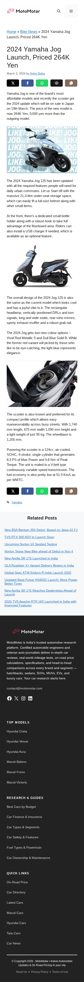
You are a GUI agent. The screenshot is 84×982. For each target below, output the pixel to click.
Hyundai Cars (16, 923)
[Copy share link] (71, 83)
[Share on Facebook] (27, 83)
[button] (59, 11)
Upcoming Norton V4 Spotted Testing (30, 544)
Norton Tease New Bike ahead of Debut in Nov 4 (38, 551)
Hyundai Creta (17, 731)
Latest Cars (15, 902)
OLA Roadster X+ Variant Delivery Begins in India (39, 565)
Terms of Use (60, 971)
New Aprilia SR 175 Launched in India (31, 558)
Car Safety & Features (22, 837)
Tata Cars (13, 933)
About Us (21, 971)
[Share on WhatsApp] (42, 83)
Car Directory (16, 892)
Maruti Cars (15, 913)
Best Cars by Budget (21, 807)
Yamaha (16, 502)
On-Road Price (17, 882)
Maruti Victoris (17, 782)
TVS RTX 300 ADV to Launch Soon (29, 537)
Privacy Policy (39, 971)
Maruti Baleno (16, 762)
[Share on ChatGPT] (56, 83)
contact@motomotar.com (24, 688)
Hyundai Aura (16, 751)
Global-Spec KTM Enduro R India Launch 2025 (37, 572)
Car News (14, 943)
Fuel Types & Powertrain (24, 847)
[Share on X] (13, 83)
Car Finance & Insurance (24, 817)
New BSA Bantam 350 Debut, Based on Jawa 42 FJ (41, 530)
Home (11, 32)
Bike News (28, 32)
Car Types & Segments (23, 827)
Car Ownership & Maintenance (28, 858)
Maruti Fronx (16, 772)
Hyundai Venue (17, 741)
